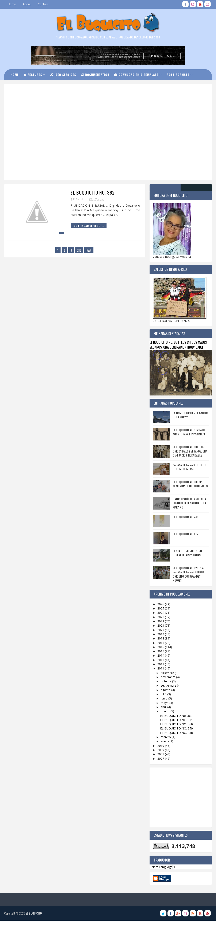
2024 (161, 613)
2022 (161, 621)
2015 (161, 651)
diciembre (168, 673)
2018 (161, 638)
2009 (161, 750)
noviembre (168, 677)
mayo (165, 703)
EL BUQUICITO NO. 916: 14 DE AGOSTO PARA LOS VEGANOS (189, 432)
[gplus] (178, 913)
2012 (161, 664)
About (27, 4)
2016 (161, 647)
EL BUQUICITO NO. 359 (176, 728)
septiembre (169, 685)
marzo (165, 711)
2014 (161, 655)
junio (164, 698)
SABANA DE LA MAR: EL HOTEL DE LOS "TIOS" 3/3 (189, 466)
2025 (161, 608)
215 (79, 250)
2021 (161, 625)
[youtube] (200, 4)
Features (34, 74)
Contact (43, 4)
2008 (161, 754)
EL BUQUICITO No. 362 (93, 192)
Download (50, 85)
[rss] (193, 913)
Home (12, 4)
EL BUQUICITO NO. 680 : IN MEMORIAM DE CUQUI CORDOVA (190, 484)
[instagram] (193, 4)
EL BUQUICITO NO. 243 (185, 516)
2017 (161, 643)
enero (165, 741)
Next (88, 250)
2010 (161, 746)
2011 (161, 668)
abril (164, 707)
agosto (166, 690)
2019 (161, 634)
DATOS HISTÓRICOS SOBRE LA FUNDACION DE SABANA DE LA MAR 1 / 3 (190, 503)
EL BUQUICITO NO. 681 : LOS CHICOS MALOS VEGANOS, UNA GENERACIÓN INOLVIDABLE (178, 344)
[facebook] (185, 4)
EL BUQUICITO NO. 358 (176, 733)
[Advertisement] (111, 102)
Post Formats (178, 74)
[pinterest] (207, 913)
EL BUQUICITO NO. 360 (176, 724)
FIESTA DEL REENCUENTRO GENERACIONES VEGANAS (187, 553)
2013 (161, 660)
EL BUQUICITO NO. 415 (185, 534)
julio (164, 694)
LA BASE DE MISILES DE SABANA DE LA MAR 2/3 (190, 414)
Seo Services (65, 74)
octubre (166, 681)
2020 (161, 630)
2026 (161, 604)
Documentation (96, 74)
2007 (161, 759)
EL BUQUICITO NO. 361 (176, 720)
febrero (166, 737)
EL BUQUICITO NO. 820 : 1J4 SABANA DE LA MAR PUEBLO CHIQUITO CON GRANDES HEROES (188, 574)
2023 (161, 617)
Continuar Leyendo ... (89, 226)
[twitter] (163, 913)
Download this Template (137, 74)
